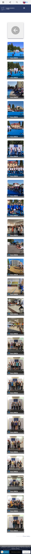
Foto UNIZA (14, 58)
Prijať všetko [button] (5, 552)
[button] (2, 552)
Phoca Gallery (26, 536)
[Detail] (20, 54)
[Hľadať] (17, 2)
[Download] (23, 54)
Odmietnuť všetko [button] (16, 552)
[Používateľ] (3, 2)
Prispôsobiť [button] (26, 552)
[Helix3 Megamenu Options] (24, 8)
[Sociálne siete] (10, 2)
